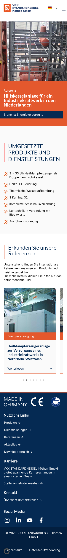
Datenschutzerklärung (44, 550)
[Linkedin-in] (18, 520)
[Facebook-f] (41, 520)
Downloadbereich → (18, 452)
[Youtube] (29, 520)
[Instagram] (7, 520)
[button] (23, 380)
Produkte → (12, 422)
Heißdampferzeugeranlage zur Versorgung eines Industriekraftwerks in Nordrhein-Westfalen (28, 352)
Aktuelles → (12, 444)
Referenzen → (14, 437)
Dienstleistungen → (17, 430)
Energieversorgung (30, 114)
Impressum (14, 550)
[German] (51, 8)
